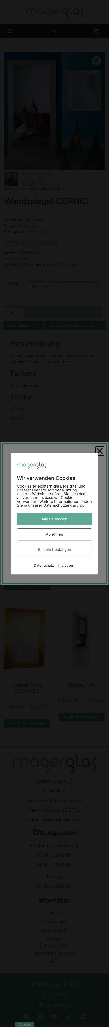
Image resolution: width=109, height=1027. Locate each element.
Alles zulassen (54, 519)
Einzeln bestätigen (54, 549)
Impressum (66, 565)
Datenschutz (44, 565)
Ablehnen (54, 534)
